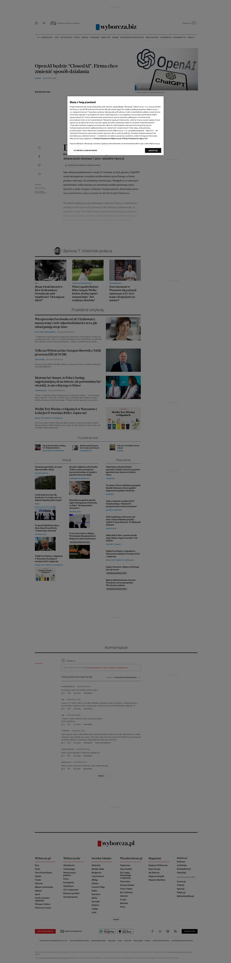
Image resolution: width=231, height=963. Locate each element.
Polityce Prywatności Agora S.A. (135, 138)
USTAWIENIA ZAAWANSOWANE (85, 150)
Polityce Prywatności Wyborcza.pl (107, 138)
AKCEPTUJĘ (153, 151)
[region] (115, 125)
